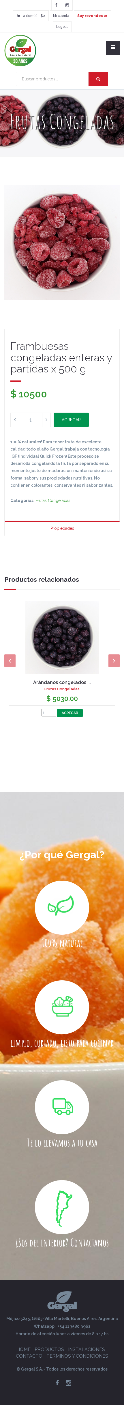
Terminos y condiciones (77, 1356)
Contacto (29, 1356)
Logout (62, 27)
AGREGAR (71, 420)
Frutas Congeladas (53, 500)
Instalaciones (86, 1349)
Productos (49, 1349)
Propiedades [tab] (62, 528)
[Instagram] (67, 5)
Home (23, 1349)
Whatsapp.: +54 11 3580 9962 (62, 1326)
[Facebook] (56, 5)
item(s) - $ (34, 16)
